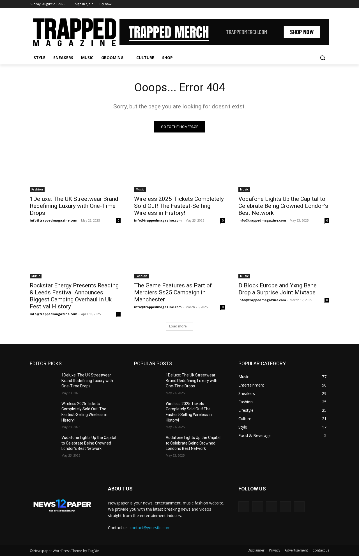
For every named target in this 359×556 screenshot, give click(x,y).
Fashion (37, 189)
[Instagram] (303, 4)
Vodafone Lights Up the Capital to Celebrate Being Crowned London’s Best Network (283, 206)
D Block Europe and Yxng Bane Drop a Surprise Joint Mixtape (277, 289)
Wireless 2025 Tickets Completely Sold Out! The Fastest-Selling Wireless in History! (179, 206)
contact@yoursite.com (150, 527)
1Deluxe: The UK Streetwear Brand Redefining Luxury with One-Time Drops (74, 206)
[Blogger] (243, 506)
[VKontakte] (299, 506)
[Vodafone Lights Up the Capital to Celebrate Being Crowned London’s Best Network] (283, 169)
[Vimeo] (318, 4)
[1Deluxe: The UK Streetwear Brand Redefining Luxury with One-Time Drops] (75, 169)
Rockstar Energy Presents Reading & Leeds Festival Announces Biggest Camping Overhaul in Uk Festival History (74, 296)
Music (140, 189)
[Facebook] (295, 4)
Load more (178, 326)
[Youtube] (326, 4)
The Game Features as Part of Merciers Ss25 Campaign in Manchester (173, 292)
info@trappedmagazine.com (53, 220)
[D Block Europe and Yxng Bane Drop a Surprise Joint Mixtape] (283, 255)
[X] (310, 4)
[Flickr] (271, 506)
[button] (322, 57)
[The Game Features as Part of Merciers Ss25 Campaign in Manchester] (179, 255)
